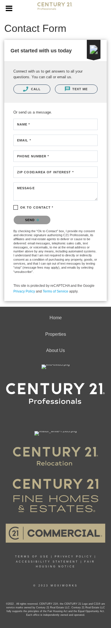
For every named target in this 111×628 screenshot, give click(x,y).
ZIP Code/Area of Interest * (45, 172)
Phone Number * (33, 156)
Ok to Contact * (37, 207)
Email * (24, 140)
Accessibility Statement (47, 561)
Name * (23, 124)
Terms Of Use (32, 556)
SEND (30, 220)
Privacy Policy (24, 291)
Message (26, 188)
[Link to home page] (55, 8)
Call (35, 89)
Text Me (79, 89)
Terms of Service (55, 291)
